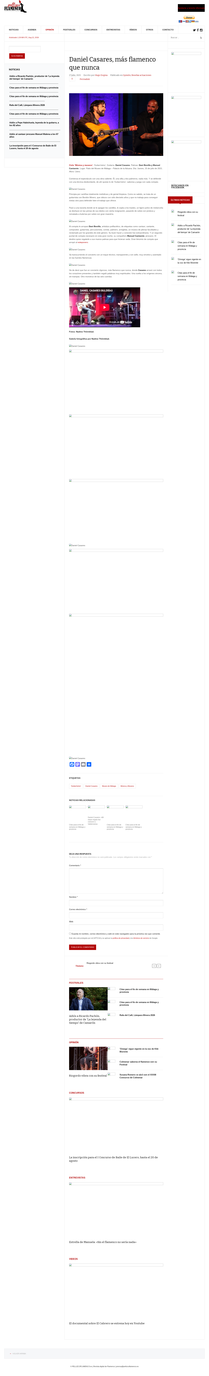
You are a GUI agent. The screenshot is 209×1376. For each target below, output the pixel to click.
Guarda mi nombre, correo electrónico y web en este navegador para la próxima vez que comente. (116, 934)
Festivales (69, 30)
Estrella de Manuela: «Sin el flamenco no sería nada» (102, 1242)
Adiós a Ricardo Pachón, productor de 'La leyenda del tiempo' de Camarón (87, 1019)
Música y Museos (127, 786)
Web (71, 921)
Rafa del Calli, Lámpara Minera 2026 (137, 1015)
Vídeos (133, 30)
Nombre (73, 897)
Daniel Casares (91, 786)
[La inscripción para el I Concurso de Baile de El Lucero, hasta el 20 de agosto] (116, 1125)
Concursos (90, 30)
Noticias (13, 30)
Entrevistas (113, 30)
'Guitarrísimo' (76, 786)
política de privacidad (121, 938)
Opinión (49, 30)
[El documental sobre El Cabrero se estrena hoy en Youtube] (116, 1291)
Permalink (85, 79)
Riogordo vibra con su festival (100, 963)
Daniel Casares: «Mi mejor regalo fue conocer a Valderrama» (96, 820)
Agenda (32, 30)
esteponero (83, 242)
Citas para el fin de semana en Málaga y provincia (77, 827)
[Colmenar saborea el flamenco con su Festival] (111, 1063)
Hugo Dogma (101, 75)
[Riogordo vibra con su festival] (88, 1058)
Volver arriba (19, 1354)
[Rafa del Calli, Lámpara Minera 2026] (111, 1017)
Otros (149, 30)
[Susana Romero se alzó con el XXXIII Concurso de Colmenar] (111, 1076)
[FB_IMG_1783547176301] (186, 142)
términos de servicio (141, 938)
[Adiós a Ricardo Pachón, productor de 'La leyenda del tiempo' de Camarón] (88, 999)
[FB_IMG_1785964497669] (186, 98)
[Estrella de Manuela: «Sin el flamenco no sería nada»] (116, 1210)
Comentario (75, 865)
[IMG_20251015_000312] (186, 54)
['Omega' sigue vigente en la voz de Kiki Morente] (111, 1050)
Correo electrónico (78, 909)
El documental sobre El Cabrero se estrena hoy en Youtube (107, 1323)
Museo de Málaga (109, 786)
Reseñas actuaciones (141, 75)
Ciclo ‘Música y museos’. (81, 165)
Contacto (168, 30)
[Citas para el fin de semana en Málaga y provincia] (111, 991)
